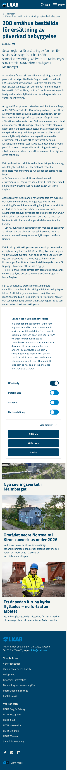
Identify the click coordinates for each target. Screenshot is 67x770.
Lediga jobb (9, 674)
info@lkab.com (39, 650)
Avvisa (33, 452)
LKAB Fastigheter (12, 714)
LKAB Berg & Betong (14, 709)
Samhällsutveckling (13, 741)
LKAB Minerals (11, 730)
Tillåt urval (33, 443)
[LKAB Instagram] (12, 753)
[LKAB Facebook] (5, 753)
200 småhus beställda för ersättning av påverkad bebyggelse (32, 16)
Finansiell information (14, 680)
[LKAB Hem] (10, 5)
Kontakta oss (10, 696)
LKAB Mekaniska (12, 725)
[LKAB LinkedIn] (19, 753)
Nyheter (11, 13)
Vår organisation (12, 663)
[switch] (54, 392)
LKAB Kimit (9, 720)
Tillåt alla (33, 434)
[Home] (3, 13)
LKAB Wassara (11, 736)
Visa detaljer (46, 424)
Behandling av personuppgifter (19, 685)
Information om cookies (15, 690)
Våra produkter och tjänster (17, 669)
